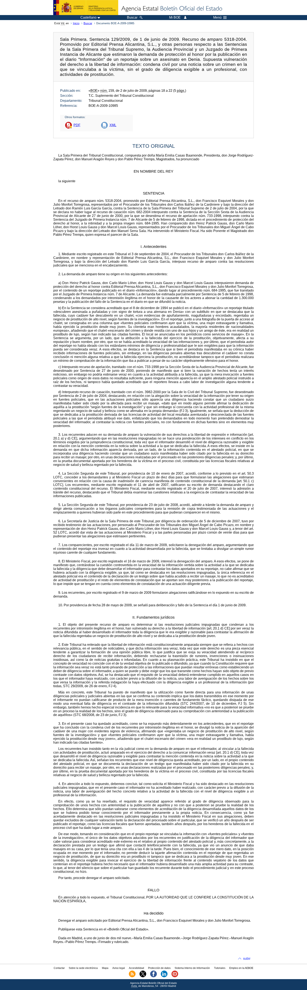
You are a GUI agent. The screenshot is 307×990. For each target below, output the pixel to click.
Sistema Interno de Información (192, 968)
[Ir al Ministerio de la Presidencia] (85, 7)
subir (246, 958)
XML (112, 125)
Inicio (76, 23)
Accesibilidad (136, 968)
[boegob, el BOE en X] (143, 976)
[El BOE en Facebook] (153, 976)
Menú (217, 17)
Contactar (59, 968)
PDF (77, 125)
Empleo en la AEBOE (241, 968)
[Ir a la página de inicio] (171, 9)
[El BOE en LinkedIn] (164, 976)
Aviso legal (118, 968)
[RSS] (132, 976)
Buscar (88, 23)
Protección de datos (159, 968)
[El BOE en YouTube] (174, 976)
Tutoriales (219, 968)
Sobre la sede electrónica (83, 968)
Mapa (105, 968)
